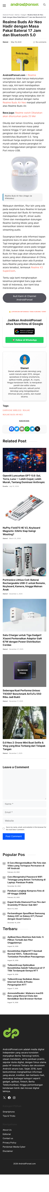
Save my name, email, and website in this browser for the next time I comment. (26, 828)
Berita (17, 15)
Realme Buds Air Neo (14, 102)
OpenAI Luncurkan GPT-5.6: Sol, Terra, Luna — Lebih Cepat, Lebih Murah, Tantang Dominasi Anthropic (24, 479)
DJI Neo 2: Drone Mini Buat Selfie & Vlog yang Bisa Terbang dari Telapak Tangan (24, 746)
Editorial (7, 1134)
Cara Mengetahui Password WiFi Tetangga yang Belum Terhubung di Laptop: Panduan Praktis (26, 879)
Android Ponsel (8, 15)
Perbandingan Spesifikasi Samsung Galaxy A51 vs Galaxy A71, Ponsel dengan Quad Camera (26, 916)
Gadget (23, 15)
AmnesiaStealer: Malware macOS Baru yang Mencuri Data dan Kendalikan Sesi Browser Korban (25, 996)
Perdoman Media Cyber (14, 1147)
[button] (44, 4)
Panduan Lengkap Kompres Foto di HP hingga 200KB (25, 892)
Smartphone (9, 1111)
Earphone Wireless (12, 410)
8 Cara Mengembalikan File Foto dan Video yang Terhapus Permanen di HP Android (26, 865)
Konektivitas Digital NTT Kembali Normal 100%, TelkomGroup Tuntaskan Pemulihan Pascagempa (26, 954)
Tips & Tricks (9, 1116)
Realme (32, 75)
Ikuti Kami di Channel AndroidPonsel (24, 298)
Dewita (5, 486)
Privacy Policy (9, 1142)
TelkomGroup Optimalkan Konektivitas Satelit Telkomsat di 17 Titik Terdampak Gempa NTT (26, 968)
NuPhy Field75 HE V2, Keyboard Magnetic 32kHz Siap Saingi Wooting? (21, 531)
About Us (7, 1130)
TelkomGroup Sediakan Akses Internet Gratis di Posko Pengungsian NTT (23, 982)
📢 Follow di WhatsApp (24, 340)
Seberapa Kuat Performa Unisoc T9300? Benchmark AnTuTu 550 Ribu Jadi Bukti (22, 693)
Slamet (5, 42)
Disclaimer (8, 1151)
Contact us (8, 1138)
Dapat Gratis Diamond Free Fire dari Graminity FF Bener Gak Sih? (26, 903)
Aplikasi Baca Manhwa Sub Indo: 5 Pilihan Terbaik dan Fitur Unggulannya (25, 940)
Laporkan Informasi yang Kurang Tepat (28, 311)
